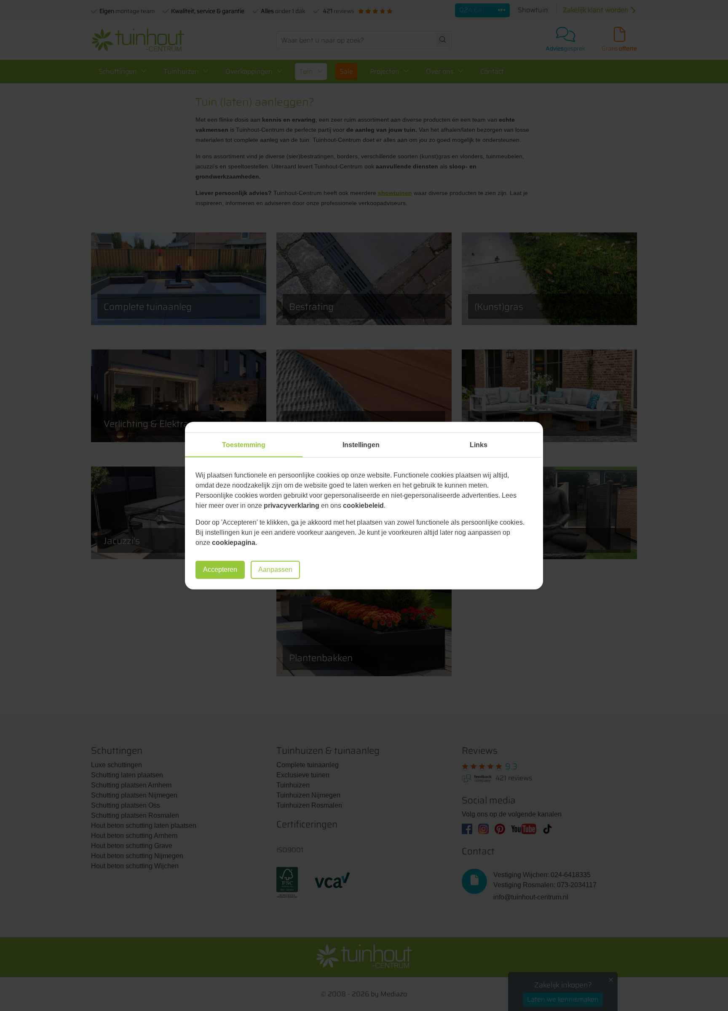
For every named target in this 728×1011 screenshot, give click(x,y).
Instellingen (361, 444)
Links (478, 444)
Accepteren (220, 569)
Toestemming (243, 444)
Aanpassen (275, 569)
